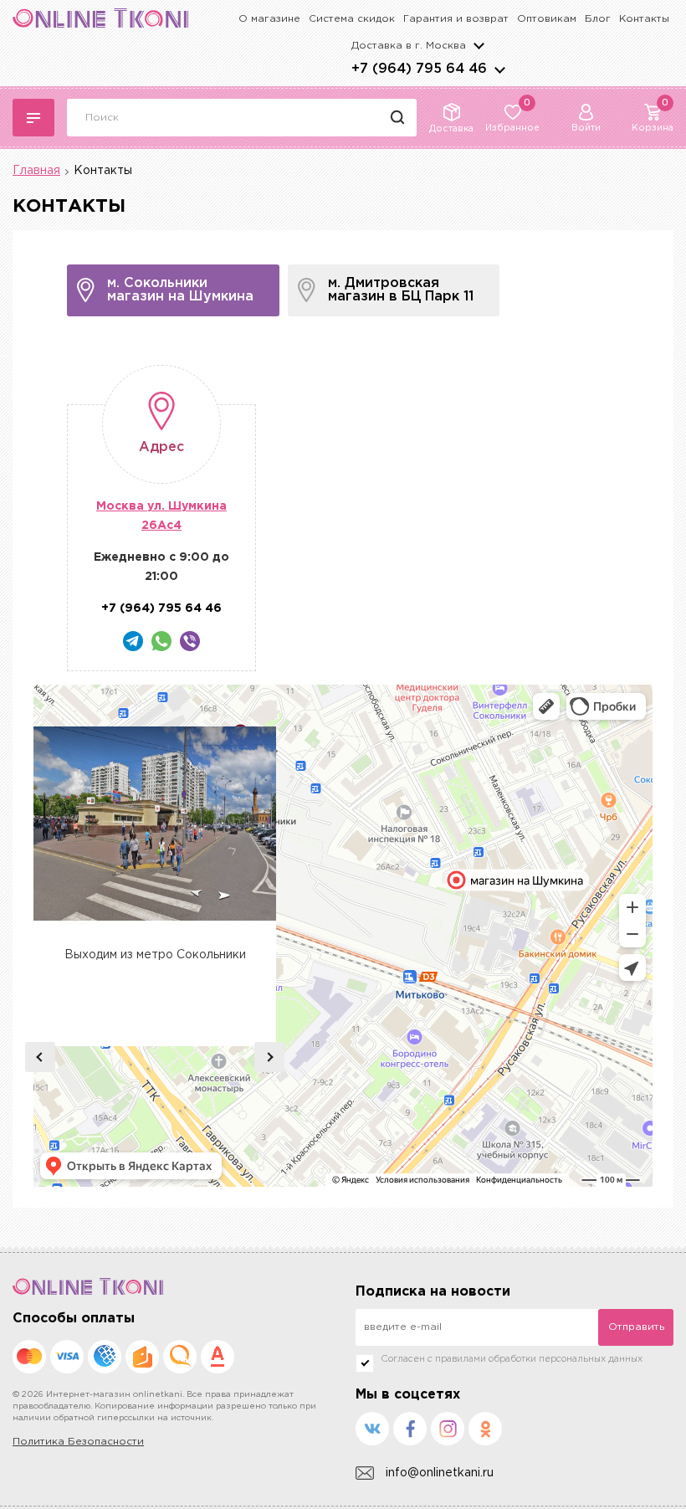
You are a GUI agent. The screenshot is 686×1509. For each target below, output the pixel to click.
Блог (598, 18)
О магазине (269, 18)
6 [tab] (175, 1029)
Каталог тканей (33, 117)
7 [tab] (188, 1029)
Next (269, 1057)
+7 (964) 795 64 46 (419, 69)
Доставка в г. (408, 45)
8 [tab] (201, 1029)
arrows (499, 69)
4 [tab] (148, 1029)
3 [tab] (135, 1029)
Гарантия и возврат (456, 18)
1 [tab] (108, 1029)
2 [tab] (121, 1029)
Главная (36, 171)
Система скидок (352, 18)
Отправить (636, 1327)
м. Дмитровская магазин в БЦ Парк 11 (401, 290)
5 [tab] (161, 1029)
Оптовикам (546, 18)
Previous (40, 1057)
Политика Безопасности (78, 1441)
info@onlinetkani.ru (440, 1473)
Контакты (644, 18)
